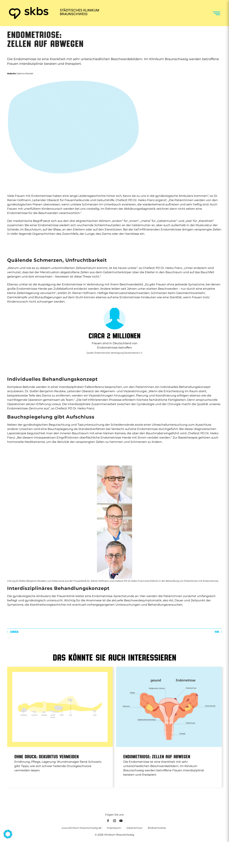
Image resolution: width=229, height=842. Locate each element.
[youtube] (121, 820)
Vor (217, 631)
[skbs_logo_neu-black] (54, 8)
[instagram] (114, 820)
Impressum (114, 827)
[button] (8, 834)
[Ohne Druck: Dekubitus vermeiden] (60, 707)
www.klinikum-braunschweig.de (81, 827)
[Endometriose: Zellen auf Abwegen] (169, 707)
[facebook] (108, 820)
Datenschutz (134, 827)
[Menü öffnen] (216, 13)
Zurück (14, 631)
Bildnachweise (157, 827)
